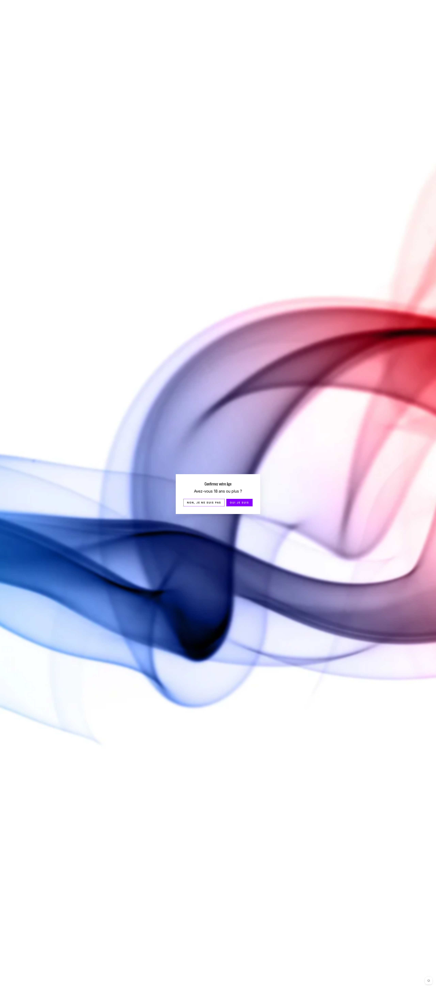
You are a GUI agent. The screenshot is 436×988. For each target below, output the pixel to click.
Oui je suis (239, 502)
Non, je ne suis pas (204, 502)
